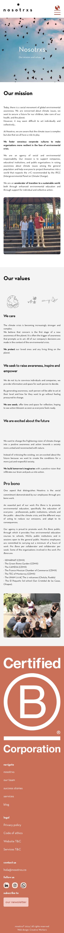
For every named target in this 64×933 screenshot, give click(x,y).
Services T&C (12, 849)
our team (9, 780)
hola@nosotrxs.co (15, 870)
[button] (57, 7)
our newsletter (16, 902)
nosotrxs (9, 772)
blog (6, 804)
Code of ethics (13, 833)
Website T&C (12, 841)
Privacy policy (12, 825)
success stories (13, 788)
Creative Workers (38, 930)
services (9, 796)
